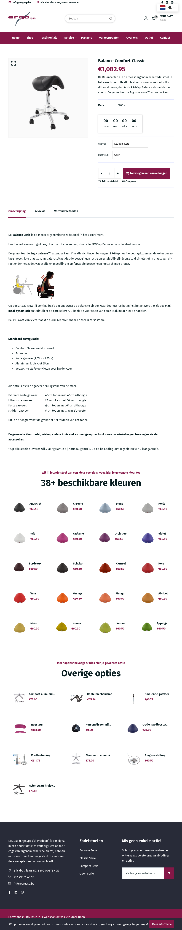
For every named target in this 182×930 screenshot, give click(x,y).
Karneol (121, 563)
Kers (161, 563)
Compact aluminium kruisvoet (48, 694)
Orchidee (121, 533)
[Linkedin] (167, 2)
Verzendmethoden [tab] (66, 211)
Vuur (33, 593)
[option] (48, 97)
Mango (120, 593)
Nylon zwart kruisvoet (43, 785)
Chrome (78, 503)
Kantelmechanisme (99, 694)
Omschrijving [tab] (17, 211)
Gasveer (102, 143)
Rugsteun (103, 154)
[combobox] (90, 19)
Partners (86, 37)
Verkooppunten (109, 37)
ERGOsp (121, 105)
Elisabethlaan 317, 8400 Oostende (59, 2)
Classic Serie (87, 858)
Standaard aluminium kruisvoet (106, 755)
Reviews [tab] (39, 211)
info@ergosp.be (21, 2)
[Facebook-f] (162, 2)
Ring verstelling (155, 755)
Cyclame (78, 533)
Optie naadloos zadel (156, 724)
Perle (161, 503)
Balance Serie (88, 850)
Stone (119, 503)
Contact (165, 37)
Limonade (77, 623)
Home (16, 37)
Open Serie (86, 873)
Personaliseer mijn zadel (102, 724)
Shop (30, 37)
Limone (120, 623)
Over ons (132, 37)
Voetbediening (40, 755)
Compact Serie (88, 866)
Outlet (149, 37)
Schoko (77, 563)
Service (69, 37)
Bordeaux (35, 563)
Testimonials (48, 37)
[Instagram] (172, 2)
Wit (32, 533)
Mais (33, 623)
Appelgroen (164, 623)
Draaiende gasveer (157, 694)
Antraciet (35, 503)
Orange (77, 593)
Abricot (163, 593)
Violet (162, 533)
